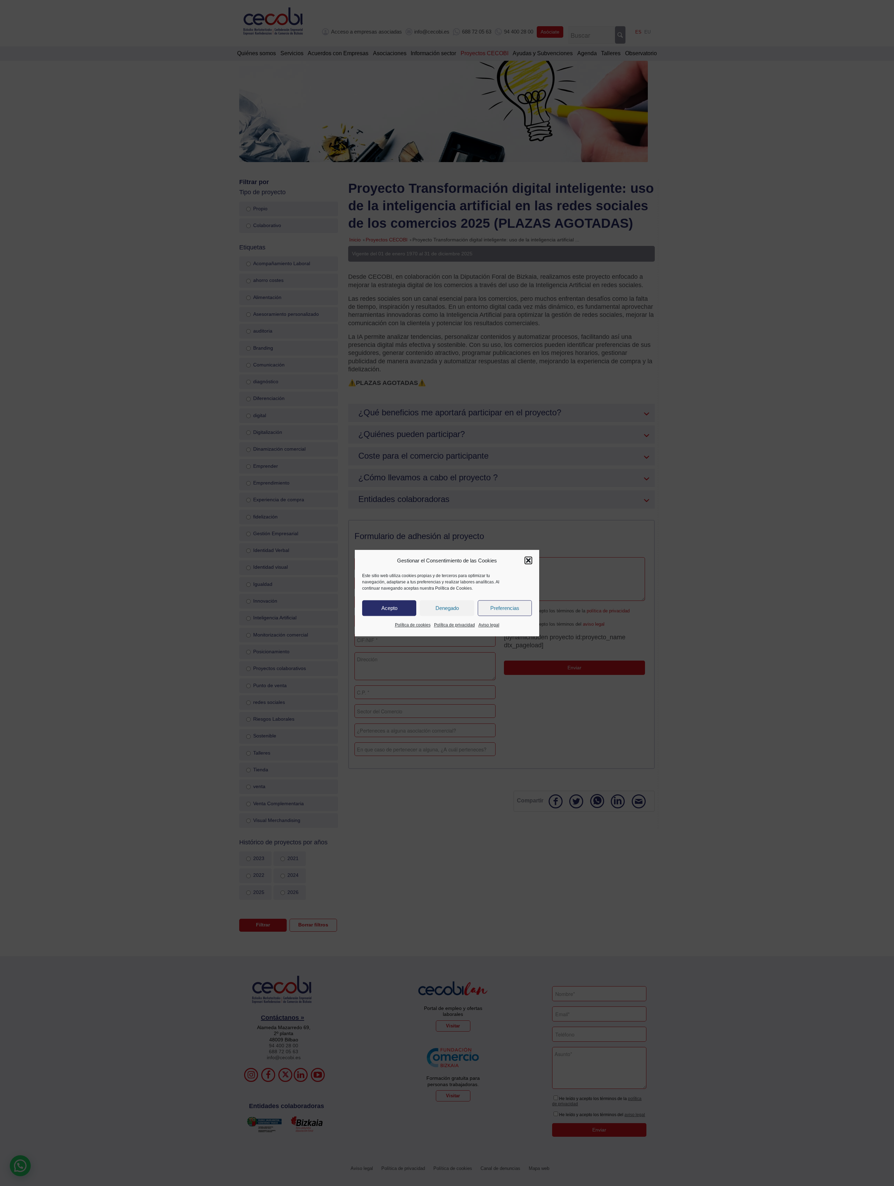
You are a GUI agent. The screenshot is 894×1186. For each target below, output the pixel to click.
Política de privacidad (454, 625)
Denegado (447, 608)
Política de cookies (413, 625)
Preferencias (504, 608)
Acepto (389, 608)
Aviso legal (488, 625)
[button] (528, 560)
